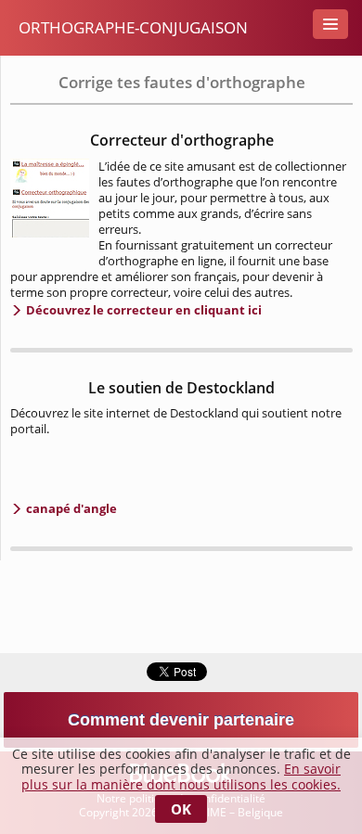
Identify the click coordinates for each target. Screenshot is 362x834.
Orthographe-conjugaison (133, 27)
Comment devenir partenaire (181, 720)
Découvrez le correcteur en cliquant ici (142, 310)
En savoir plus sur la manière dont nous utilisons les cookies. (181, 776)
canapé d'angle (70, 508)
